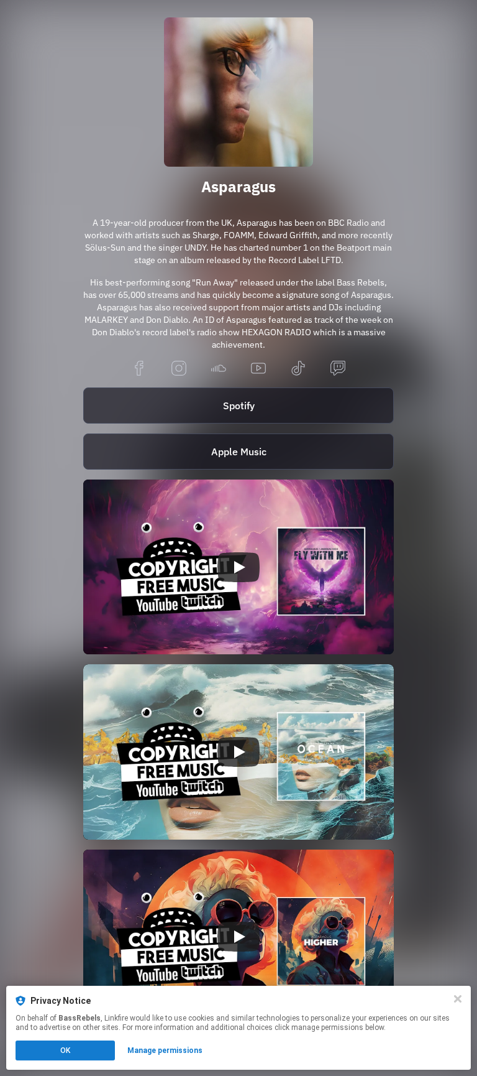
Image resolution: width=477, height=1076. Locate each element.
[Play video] (238, 567)
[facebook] (139, 369)
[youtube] (258, 369)
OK (65, 1050)
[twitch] (338, 369)
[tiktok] (298, 369)
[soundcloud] (218, 369)
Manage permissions (164, 1050)
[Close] (458, 999)
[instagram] (179, 369)
